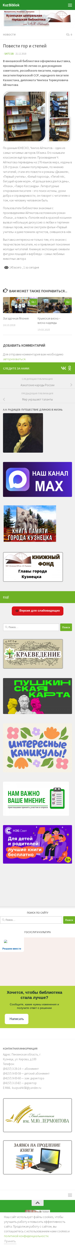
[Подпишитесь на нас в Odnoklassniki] (69, 368)
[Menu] (70, 5)
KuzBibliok (11, 5)
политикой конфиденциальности (26, 1236)
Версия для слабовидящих (39, 610)
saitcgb (9, 53)
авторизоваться (14, 359)
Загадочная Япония (16, 318)
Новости (9, 34)
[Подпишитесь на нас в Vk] (63, 368)
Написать (17, 1019)
